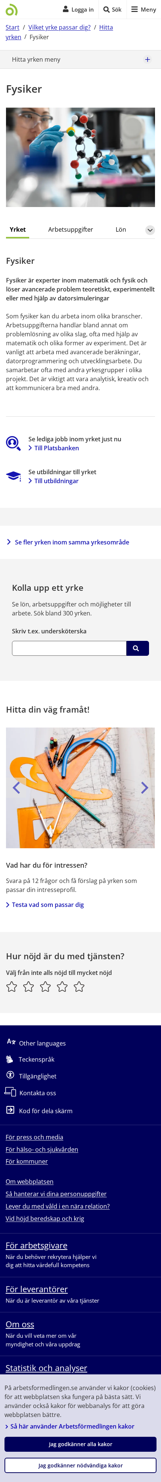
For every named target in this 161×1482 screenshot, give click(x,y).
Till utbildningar (56, 481)
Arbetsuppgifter (70, 229)
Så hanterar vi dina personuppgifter (56, 1194)
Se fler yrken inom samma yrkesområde (72, 542)
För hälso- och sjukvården (42, 1149)
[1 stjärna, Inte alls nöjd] (12, 986)
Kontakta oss (37, 1093)
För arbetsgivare (36, 1245)
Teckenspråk (36, 1059)
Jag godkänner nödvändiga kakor (81, 1465)
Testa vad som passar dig (48, 905)
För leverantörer (37, 1288)
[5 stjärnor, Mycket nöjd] (79, 986)
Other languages (42, 1043)
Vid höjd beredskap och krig (45, 1218)
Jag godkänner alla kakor (80, 1444)
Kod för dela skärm (46, 1111)
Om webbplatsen (30, 1181)
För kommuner (27, 1161)
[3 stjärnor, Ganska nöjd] (45, 986)
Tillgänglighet (38, 1076)
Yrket (18, 229)
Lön (121, 229)
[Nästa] (145, 788)
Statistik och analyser (46, 1367)
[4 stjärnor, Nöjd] (62, 986)
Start (12, 27)
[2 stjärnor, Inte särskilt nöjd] (28, 986)
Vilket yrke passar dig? (59, 27)
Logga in (83, 9)
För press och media (34, 1137)
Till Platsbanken (56, 448)
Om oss (20, 1324)
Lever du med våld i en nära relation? (58, 1206)
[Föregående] (16, 788)
